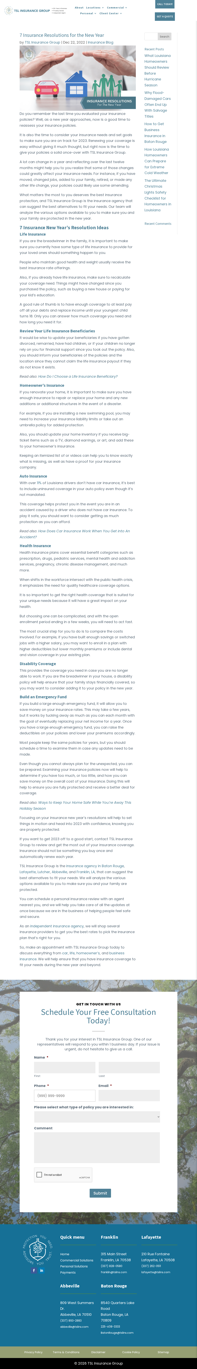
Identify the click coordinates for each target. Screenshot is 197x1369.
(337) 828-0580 (111, 1266)
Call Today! (165, 4)
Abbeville (59, 871)
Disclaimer (98, 1352)
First (37, 1076)
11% (39, 482)
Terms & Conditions (66, 1352)
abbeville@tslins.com (74, 1327)
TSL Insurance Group (42, 42)
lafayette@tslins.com (155, 1272)
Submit (100, 1193)
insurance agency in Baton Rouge (95, 866)
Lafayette (28, 871)
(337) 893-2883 (71, 1321)
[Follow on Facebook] (34, 1270)
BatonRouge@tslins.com (117, 1333)
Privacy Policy (33, 1352)
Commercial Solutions (76, 1260)
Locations (93, 7)
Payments (68, 1272)
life (72, 953)
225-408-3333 (110, 1327)
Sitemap (163, 1352)
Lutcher (44, 871)
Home (64, 1254)
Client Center (109, 13)
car (65, 953)
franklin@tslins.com (114, 1272)
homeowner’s (88, 953)
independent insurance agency (57, 926)
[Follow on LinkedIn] (41, 1270)
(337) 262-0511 (151, 1266)
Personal (86, 13)
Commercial (115, 7)
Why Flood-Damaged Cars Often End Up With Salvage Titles (157, 104)
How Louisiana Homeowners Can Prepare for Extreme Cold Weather (156, 161)
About (79, 7)
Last (102, 1076)
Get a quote (165, 16)
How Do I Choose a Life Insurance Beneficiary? (78, 376)
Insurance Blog (100, 42)
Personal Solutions (74, 1266)
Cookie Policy (131, 1352)
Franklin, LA (86, 871)
